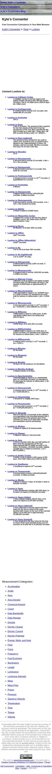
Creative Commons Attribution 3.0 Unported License (22, 762)
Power (11, 690)
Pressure (12, 694)
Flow (10, 645)
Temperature (14, 703)
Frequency (13, 654)
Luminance (13, 672)
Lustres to (20, 97)
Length (11, 667)
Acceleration (14, 586)
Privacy (48, 762)
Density (11, 622)
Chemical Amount (16, 604)
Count (11, 609)
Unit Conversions (7, 766)
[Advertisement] (26, 62)
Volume (11, 717)
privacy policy (28, 743)
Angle (10, 591)
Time (10, 708)
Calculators (20, 766)
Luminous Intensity (17, 676)
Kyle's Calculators (10, 7)
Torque (11, 712)
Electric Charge (15, 627)
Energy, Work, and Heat (19, 640)
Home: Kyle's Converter (13, 2)
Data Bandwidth (15, 613)
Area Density (14, 600)
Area (10, 595)
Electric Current (15, 631)
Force (10, 649)
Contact (24, 768)
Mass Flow (13, 685)
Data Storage (14, 618)
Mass (10, 681)
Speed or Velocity (16, 699)
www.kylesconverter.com (24, 760)
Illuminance (13, 663)
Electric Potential (16, 636)
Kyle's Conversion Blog (13, 11)
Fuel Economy (15, 658)
